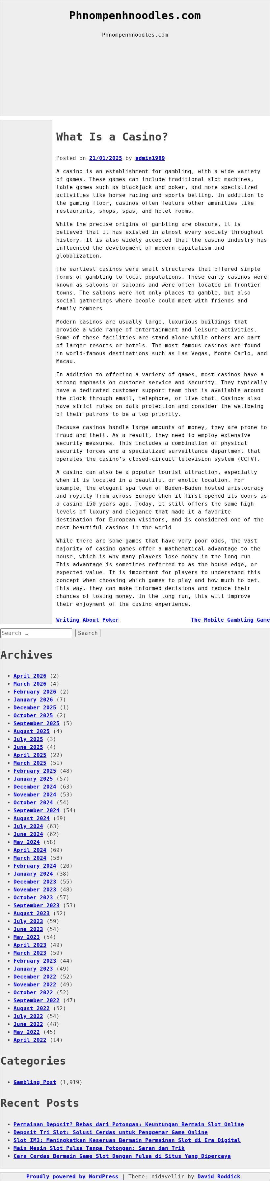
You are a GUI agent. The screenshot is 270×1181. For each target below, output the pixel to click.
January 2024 (33, 874)
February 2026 (35, 692)
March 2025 (30, 763)
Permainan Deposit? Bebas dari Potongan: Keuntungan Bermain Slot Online (129, 1124)
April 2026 (30, 676)
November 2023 (35, 889)
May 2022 (27, 1032)
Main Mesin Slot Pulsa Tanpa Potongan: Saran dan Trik (99, 1148)
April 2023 (30, 945)
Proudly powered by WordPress (74, 1176)
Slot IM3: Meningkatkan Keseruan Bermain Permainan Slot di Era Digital (127, 1140)
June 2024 (28, 834)
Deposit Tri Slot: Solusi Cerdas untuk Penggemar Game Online (111, 1132)
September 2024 (37, 810)
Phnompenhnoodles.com (135, 15)
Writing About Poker (87, 620)
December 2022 (35, 977)
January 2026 (33, 700)
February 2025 (35, 771)
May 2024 (27, 842)
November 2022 (35, 984)
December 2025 (35, 707)
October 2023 (33, 897)
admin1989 (150, 158)
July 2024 (28, 826)
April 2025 (30, 755)
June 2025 (28, 747)
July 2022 (28, 1016)
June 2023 (28, 929)
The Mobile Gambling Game (230, 620)
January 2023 (33, 969)
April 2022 (30, 1040)
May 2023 (27, 937)
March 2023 (30, 953)
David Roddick (219, 1176)
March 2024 (30, 858)
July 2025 (28, 739)
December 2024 (35, 787)
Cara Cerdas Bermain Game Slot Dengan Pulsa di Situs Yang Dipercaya (122, 1156)
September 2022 (37, 1000)
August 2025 (32, 731)
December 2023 (35, 882)
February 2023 (35, 961)
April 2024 (30, 850)
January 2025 (33, 779)
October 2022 (33, 992)
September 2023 (37, 905)
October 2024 (33, 802)
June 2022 (28, 1024)
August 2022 (32, 1008)
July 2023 (28, 921)
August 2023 (32, 913)
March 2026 (30, 684)
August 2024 (32, 818)
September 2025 (37, 723)
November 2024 (35, 795)
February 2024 (35, 866)
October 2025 (33, 715)
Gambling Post (35, 1082)
